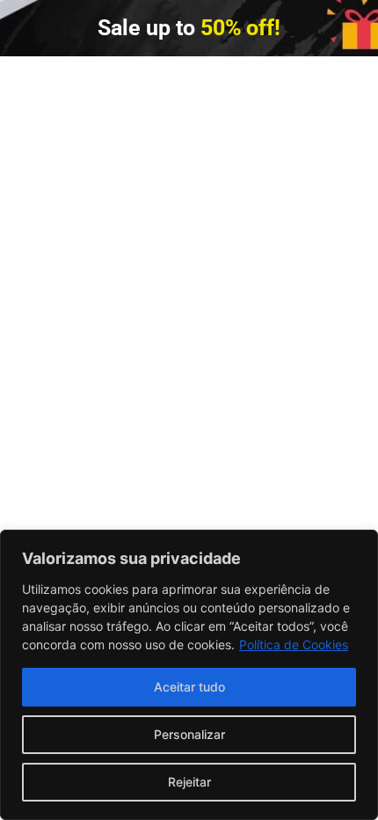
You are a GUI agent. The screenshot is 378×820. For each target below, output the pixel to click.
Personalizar (189, 734)
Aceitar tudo (189, 686)
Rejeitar (189, 781)
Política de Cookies (293, 644)
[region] (189, 675)
